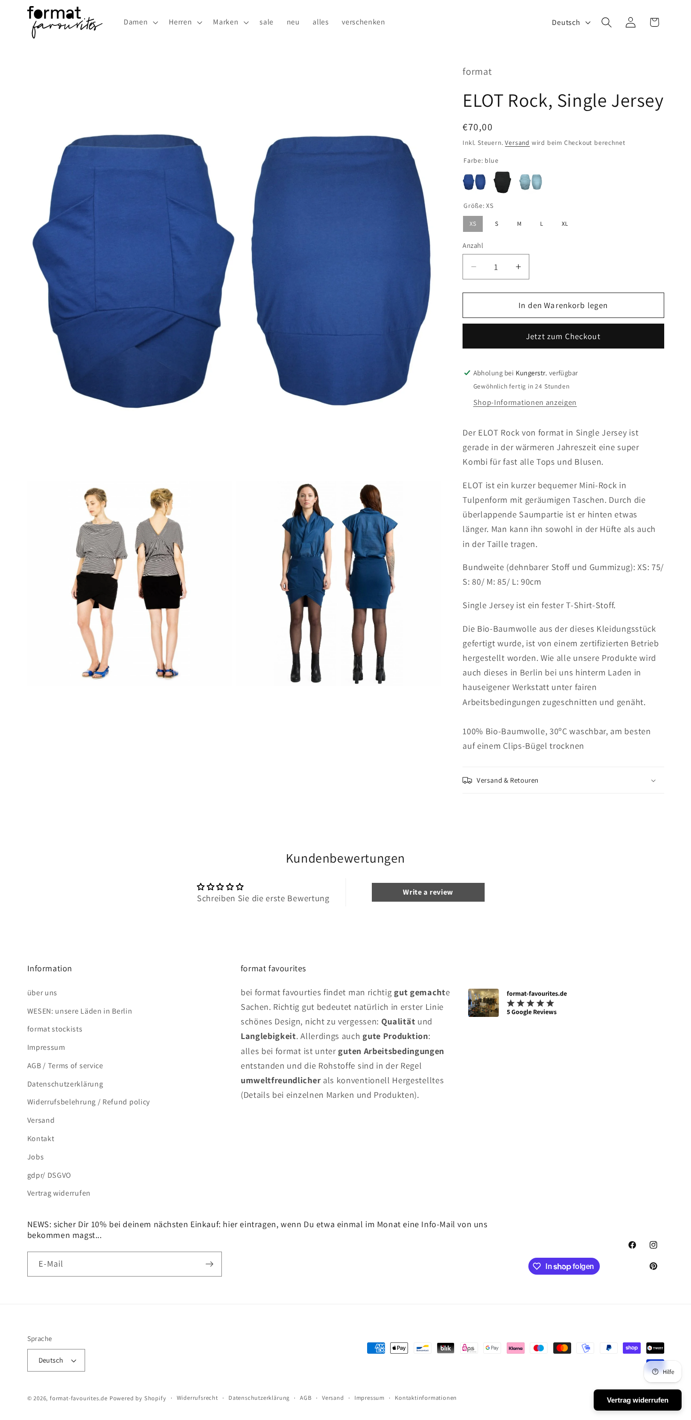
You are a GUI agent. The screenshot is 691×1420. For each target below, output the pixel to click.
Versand (517, 142)
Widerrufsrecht (197, 1398)
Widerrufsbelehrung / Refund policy (88, 1102)
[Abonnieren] (209, 1264)
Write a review (428, 892)
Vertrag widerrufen (59, 1193)
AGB (305, 1398)
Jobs (35, 1157)
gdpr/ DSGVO (49, 1175)
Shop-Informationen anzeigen (525, 403)
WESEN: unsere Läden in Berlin (80, 1011)
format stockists (55, 1029)
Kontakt (41, 1138)
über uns (42, 993)
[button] (139, 22)
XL (565, 222)
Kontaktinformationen (426, 1398)
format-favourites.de (79, 1398)
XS (473, 222)
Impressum (46, 1047)
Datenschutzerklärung (65, 1084)
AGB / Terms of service (65, 1066)
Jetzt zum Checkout (563, 336)
